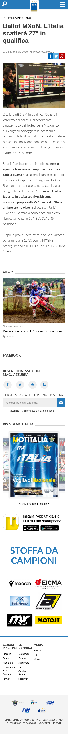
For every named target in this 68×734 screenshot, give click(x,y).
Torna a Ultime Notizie (18, 18)
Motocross (39, 52)
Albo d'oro (8, 663)
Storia (6, 658)
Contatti (7, 674)
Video (37, 659)
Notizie (50, 52)
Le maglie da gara (9, 668)
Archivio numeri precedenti (34, 504)
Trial (20, 667)
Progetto (7, 654)
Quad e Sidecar (22, 673)
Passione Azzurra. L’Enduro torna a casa (32, 331)
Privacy (6, 679)
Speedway (23, 679)
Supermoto (23, 663)
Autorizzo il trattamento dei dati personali (32, 411)
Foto (36, 655)
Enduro (10, 337)
